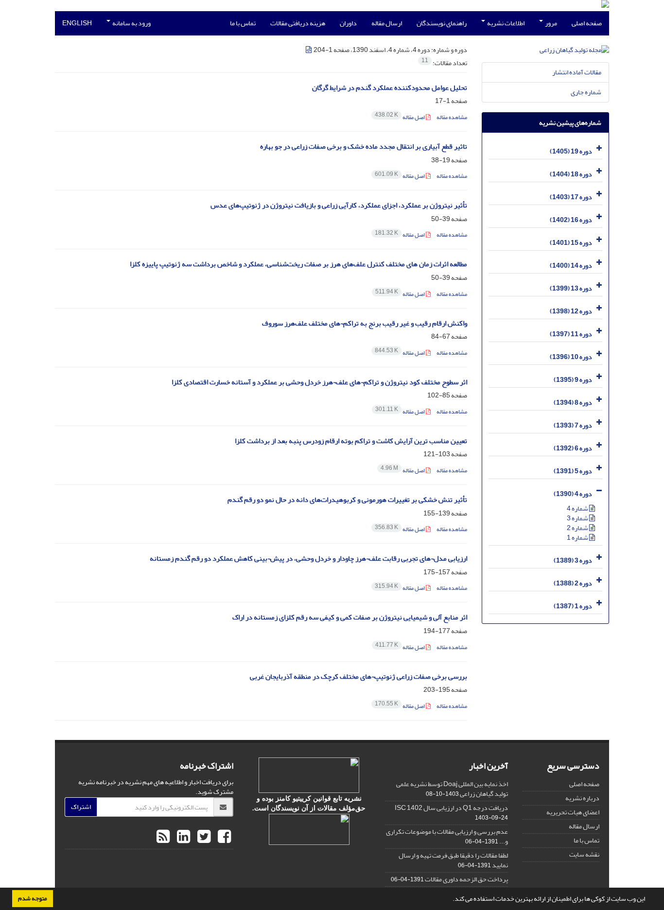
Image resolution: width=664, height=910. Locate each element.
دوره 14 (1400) (571, 265)
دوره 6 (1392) (573, 448)
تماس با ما (243, 23)
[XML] (309, 49)
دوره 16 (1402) (571, 219)
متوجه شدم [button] (32, 898)
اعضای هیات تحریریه (572, 812)
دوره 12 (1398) (571, 311)
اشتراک (81, 806)
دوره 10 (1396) (571, 356)
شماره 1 (578, 537)
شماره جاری (586, 92)
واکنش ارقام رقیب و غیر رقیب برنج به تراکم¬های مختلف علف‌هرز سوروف (364, 323)
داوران (348, 23)
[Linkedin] (182, 837)
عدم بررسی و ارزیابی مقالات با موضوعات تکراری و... (447, 836)
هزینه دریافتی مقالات (297, 23)
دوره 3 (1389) (573, 560)
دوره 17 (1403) (571, 197)
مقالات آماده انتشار (576, 72)
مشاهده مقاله (452, 117)
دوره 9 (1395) (573, 379)
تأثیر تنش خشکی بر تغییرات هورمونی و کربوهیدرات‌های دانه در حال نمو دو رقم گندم (347, 500)
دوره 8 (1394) (573, 402)
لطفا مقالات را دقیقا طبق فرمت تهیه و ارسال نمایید (453, 860)
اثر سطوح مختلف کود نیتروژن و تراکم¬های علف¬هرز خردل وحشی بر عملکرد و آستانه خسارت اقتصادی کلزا (319, 382)
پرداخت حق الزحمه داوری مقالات (466, 879)
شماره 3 (578, 518)
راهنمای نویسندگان (442, 23)
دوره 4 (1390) (573, 493)
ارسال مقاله (386, 23)
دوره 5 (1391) (573, 471)
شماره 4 (578, 508)
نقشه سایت (584, 854)
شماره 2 (578, 527)
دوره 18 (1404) (571, 174)
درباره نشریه (582, 798)
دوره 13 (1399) (571, 288)
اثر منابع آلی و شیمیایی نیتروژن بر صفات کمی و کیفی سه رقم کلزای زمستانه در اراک (349, 617)
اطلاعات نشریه (505, 23)
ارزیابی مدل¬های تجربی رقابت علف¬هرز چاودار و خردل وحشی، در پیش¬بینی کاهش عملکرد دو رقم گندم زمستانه (308, 558)
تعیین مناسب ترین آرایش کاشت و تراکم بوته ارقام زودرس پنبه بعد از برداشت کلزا (351, 441)
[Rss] (163, 837)
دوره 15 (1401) (571, 242)
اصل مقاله (400, 117)
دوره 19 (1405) (571, 151)
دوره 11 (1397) (571, 334)
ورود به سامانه (131, 23)
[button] (450, 899)
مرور (550, 23)
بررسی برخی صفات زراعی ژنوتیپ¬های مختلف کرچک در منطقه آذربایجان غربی (358, 677)
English (77, 23)
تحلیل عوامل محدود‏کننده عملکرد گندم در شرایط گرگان (389, 88)
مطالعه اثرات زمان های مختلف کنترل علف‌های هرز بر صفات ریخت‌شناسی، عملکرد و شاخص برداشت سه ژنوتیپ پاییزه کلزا (298, 264)
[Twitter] (202, 837)
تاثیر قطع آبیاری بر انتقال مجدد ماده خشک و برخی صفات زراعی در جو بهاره (363, 146)
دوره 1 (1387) (573, 606)
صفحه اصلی (587, 23)
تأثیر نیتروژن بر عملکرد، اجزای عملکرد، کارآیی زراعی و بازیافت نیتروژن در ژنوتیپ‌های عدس (338, 205)
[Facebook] (223, 837)
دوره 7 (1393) (573, 425)
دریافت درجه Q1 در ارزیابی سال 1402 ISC (451, 807)
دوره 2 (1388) (573, 583)
